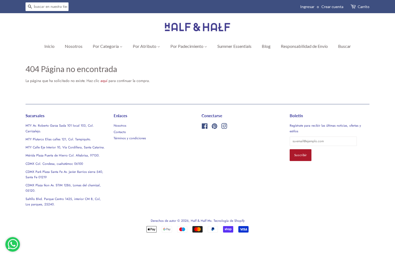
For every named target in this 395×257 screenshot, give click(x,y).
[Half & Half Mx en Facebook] (205, 127)
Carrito (363, 6)
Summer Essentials (234, 46)
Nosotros (73, 46)
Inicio (49, 46)
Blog (266, 46)
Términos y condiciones (130, 138)
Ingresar (307, 6)
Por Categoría (106, 46)
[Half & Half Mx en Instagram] (224, 127)
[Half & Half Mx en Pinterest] (214, 127)
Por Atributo (145, 46)
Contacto (120, 132)
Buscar (344, 46)
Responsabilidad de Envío (304, 46)
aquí (103, 80)
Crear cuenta (332, 6)
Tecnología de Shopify (229, 220)
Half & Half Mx (201, 220)
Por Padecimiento (187, 46)
